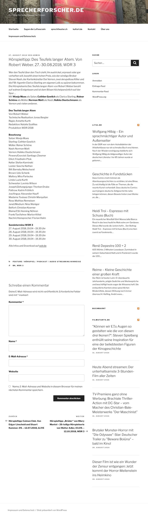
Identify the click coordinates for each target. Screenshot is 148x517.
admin (36, 55)
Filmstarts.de (101, 320)
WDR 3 (20, 265)
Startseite (13, 29)
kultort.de (77, 29)
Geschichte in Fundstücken (112, 174)
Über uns (105, 29)
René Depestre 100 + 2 (109, 246)
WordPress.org (99, 97)
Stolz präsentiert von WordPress (52, 510)
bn (14, 265)
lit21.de (97, 125)
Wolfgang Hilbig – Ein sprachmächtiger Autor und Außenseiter (112, 136)
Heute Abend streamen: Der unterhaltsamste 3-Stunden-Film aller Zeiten (113, 371)
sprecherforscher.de (46, 10)
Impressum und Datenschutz (22, 36)
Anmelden (97, 80)
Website (13, 371)
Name (13, 341)
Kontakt (91, 29)
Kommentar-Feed (100, 91)
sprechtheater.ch (59, 29)
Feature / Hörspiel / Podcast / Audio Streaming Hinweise (47, 262)
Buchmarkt (99, 308)
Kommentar (16, 302)
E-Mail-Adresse (18, 356)
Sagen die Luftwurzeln (35, 29)
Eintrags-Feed (98, 86)
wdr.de (42, 245)
